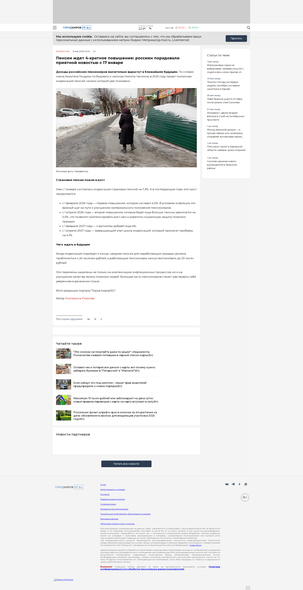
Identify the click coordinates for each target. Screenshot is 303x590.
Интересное (63, 51)
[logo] (68, 487)
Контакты (105, 494)
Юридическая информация (114, 509)
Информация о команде (112, 489)
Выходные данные (109, 519)
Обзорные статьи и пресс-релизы (117, 523)
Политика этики (108, 504)
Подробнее (196, 545)
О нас (103, 484)
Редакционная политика (112, 499)
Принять (236, 38)
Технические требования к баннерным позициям (125, 514)
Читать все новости (126, 463)
